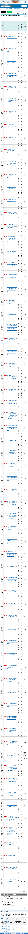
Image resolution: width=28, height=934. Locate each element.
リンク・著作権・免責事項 (6, 926)
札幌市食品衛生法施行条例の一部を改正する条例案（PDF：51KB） (12, 491)
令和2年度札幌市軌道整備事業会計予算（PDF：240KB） (12, 176)
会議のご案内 (6, 8)
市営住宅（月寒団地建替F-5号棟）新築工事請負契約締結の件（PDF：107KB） (12, 528)
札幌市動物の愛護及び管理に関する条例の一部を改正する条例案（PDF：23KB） (12, 478)
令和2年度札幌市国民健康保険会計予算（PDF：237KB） (12, 88)
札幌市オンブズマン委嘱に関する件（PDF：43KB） (12, 743)
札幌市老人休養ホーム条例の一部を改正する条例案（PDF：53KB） (12, 264)
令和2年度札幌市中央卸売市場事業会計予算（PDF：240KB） (11, 163)
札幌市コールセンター (5, 918)
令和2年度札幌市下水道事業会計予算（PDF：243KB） (12, 214)
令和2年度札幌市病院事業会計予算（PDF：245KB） (11, 151)
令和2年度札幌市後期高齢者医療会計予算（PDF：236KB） (11, 100)
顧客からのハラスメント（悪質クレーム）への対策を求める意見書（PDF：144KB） (12, 818)
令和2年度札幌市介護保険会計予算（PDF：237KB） (11, 113)
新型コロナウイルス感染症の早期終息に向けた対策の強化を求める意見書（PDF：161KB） (12, 768)
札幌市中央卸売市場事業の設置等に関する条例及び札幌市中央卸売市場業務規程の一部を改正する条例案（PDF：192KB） (12, 327)
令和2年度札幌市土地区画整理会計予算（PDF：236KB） (12, 50)
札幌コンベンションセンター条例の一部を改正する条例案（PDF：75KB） (12, 289)
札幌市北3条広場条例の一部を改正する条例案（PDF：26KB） (11, 314)
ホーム (2, 8)
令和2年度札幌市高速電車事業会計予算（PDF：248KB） (12, 189)
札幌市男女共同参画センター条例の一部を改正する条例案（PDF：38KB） (12, 239)
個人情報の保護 (4, 928)
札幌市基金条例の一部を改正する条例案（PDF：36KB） (12, 705)
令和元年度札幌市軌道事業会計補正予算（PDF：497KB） (12, 667)
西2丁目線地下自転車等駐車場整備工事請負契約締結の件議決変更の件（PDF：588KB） (12, 554)
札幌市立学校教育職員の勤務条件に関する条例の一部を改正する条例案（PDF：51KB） (12, 516)
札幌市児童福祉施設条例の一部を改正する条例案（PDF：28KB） (12, 251)
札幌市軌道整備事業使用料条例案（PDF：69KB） (12, 340)
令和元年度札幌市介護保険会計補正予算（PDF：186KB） (12, 642)
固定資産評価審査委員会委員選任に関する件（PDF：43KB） (12, 730)
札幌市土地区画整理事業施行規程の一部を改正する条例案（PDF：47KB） (12, 503)
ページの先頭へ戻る (23, 891)
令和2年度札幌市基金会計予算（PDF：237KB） (12, 125)
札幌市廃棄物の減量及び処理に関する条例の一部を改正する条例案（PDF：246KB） (12, 276)
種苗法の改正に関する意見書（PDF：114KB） (12, 806)
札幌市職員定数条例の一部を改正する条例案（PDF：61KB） (12, 365)
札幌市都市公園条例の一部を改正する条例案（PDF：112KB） (12, 302)
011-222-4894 (7, 921)
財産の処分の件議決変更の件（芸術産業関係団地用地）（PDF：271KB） (12, 566)
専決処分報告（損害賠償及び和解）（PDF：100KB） (12, 869)
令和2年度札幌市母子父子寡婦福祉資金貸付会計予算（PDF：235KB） (12, 75)
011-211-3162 (5, 914)
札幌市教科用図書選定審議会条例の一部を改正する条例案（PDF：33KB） (12, 377)
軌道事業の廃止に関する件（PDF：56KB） (12, 604)
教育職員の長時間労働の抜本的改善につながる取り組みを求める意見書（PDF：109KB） (12, 793)
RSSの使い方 (4, 931)
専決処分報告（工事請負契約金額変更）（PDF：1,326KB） (12, 881)
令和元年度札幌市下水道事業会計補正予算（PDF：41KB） (12, 692)
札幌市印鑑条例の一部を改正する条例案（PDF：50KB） (12, 440)
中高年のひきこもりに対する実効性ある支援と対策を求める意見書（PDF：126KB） (12, 780)
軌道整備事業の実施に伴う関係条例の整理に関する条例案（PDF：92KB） (12, 352)
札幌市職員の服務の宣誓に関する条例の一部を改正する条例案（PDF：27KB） (12, 402)
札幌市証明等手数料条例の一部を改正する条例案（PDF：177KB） (12, 226)
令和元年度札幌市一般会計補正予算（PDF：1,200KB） (12, 617)
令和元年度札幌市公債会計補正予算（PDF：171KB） (12, 655)
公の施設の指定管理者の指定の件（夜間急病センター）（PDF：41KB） (12, 718)
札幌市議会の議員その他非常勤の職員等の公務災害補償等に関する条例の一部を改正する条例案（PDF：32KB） (12, 415)
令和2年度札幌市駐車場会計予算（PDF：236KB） (11, 63)
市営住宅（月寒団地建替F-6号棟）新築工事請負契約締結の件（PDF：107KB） (12, 541)
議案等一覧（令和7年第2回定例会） (15, 8)
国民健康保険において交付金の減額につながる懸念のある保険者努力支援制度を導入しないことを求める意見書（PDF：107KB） (12, 831)
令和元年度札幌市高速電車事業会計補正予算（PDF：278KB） (12, 680)
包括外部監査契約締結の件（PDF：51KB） (12, 390)
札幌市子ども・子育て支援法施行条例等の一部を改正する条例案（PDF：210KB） (12, 465)
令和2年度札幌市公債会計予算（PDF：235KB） (12, 138)
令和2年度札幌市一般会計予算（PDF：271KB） (12, 37)
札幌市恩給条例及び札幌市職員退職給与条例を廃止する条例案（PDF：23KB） (12, 428)
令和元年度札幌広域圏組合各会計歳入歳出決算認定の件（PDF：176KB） (12, 579)
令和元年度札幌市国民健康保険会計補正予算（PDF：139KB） (12, 629)
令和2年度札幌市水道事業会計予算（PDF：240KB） (11, 201)
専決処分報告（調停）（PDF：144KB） (11, 856)
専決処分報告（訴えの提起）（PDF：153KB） (12, 843)
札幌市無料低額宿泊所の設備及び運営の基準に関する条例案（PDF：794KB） (12, 453)
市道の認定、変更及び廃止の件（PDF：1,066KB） (12, 592)
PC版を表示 (24, 6)
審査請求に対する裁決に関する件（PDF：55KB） (12, 755)
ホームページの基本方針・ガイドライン (9, 929)
